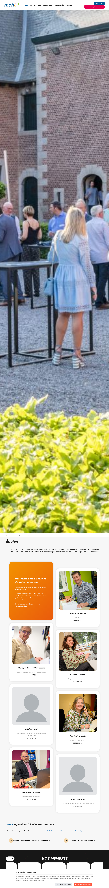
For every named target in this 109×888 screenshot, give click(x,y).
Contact (69, 5)
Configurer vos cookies (64, 884)
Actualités (59, 5)
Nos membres (48, 5)
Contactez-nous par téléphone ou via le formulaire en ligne (65, 831)
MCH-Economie (12, 535)
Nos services (35, 5)
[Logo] (12, 5)
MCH (26, 5)
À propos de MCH (23, 535)
